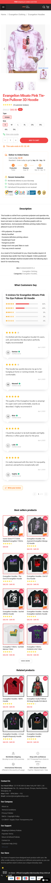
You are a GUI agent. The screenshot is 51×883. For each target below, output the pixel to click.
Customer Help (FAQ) (9, 844)
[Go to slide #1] (19, 86)
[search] (43, 7)
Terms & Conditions (9, 810)
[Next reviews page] (46, 494)
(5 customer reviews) (21, 105)
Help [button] (46, 880)
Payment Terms (7, 834)
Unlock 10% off (5, 872)
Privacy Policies (7, 813)
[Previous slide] (4, 48)
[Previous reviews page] (34, 494)
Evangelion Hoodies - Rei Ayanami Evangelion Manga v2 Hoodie (37, 541)
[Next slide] (46, 48)
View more (25, 661)
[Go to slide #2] (31, 86)
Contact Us (6, 840)
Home (3, 14)
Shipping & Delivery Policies (11, 830)
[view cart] (47, 7)
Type (5, 113)
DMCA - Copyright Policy (10, 816)
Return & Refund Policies (11, 837)
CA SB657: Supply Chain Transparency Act (17, 820)
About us (5, 806)
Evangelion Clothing (17, 14)
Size (4, 121)
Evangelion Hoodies (36, 14)
